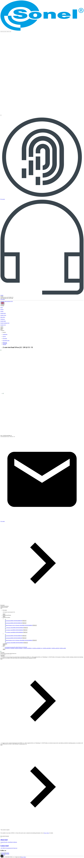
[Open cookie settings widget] (2, 856)
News (5, 842)
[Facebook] (7, 852)
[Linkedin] (2, 852)
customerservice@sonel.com (12, 848)
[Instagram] (2, 853)
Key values (8, 842)
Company (2, 842)
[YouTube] (7, 853)
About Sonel (4, 839)
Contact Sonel (4, 845)
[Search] (0, 115)
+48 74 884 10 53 (3, 848)
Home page (5, 342)
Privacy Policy (46, 832)
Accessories (5, 343)
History (11, 842)
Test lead (4, 344)
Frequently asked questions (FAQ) (6, 301)
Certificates (15, 842)
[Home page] (42, 15)
